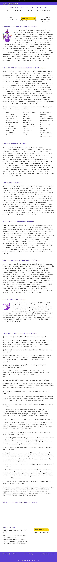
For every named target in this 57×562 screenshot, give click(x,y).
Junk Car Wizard (9, 528)
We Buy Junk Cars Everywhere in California (21, 502)
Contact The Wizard (47, 554)
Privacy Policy (28, 554)
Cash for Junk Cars (9, 554)
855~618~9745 (28, 18)
